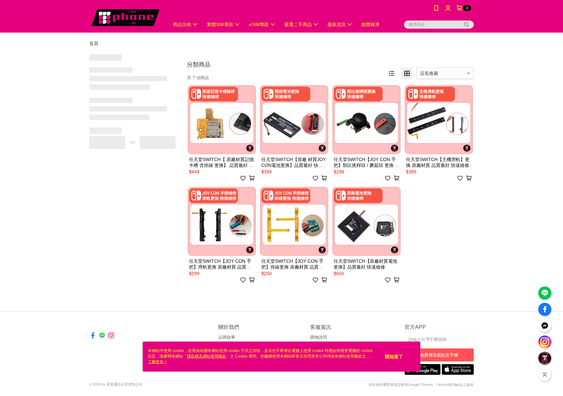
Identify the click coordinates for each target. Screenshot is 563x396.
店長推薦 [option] (429, 73)
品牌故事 (226, 337)
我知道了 (394, 356)
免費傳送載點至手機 (439, 355)
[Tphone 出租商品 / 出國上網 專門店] (125, 17)
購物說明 (318, 337)
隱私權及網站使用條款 (206, 356)
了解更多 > (157, 361)
